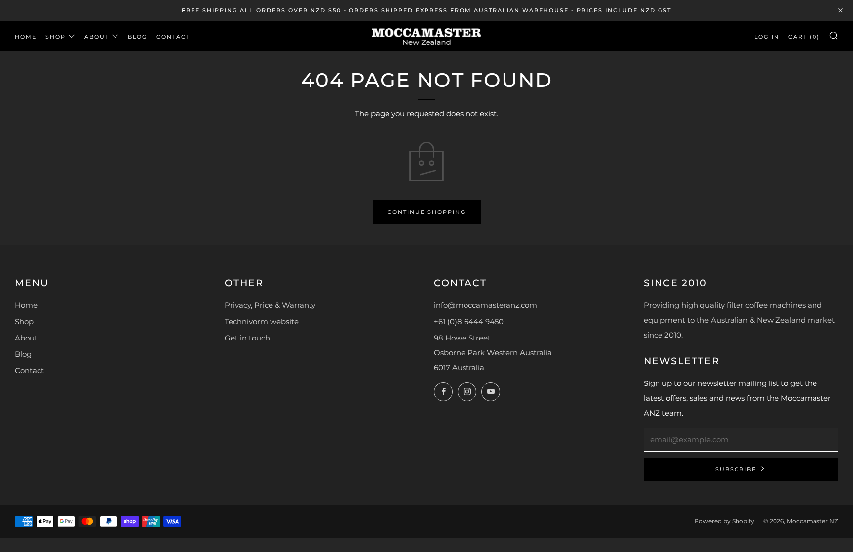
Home (26, 36)
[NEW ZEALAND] (426, 36)
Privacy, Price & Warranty (270, 305)
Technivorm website (262, 321)
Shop (55, 36)
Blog (138, 36)
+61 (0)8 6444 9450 (469, 321)
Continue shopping (427, 212)
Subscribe (735, 469)
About (96, 36)
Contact (173, 36)
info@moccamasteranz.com (485, 305)
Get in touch (247, 337)
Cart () (804, 36)
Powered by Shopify (724, 521)
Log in (766, 36)
